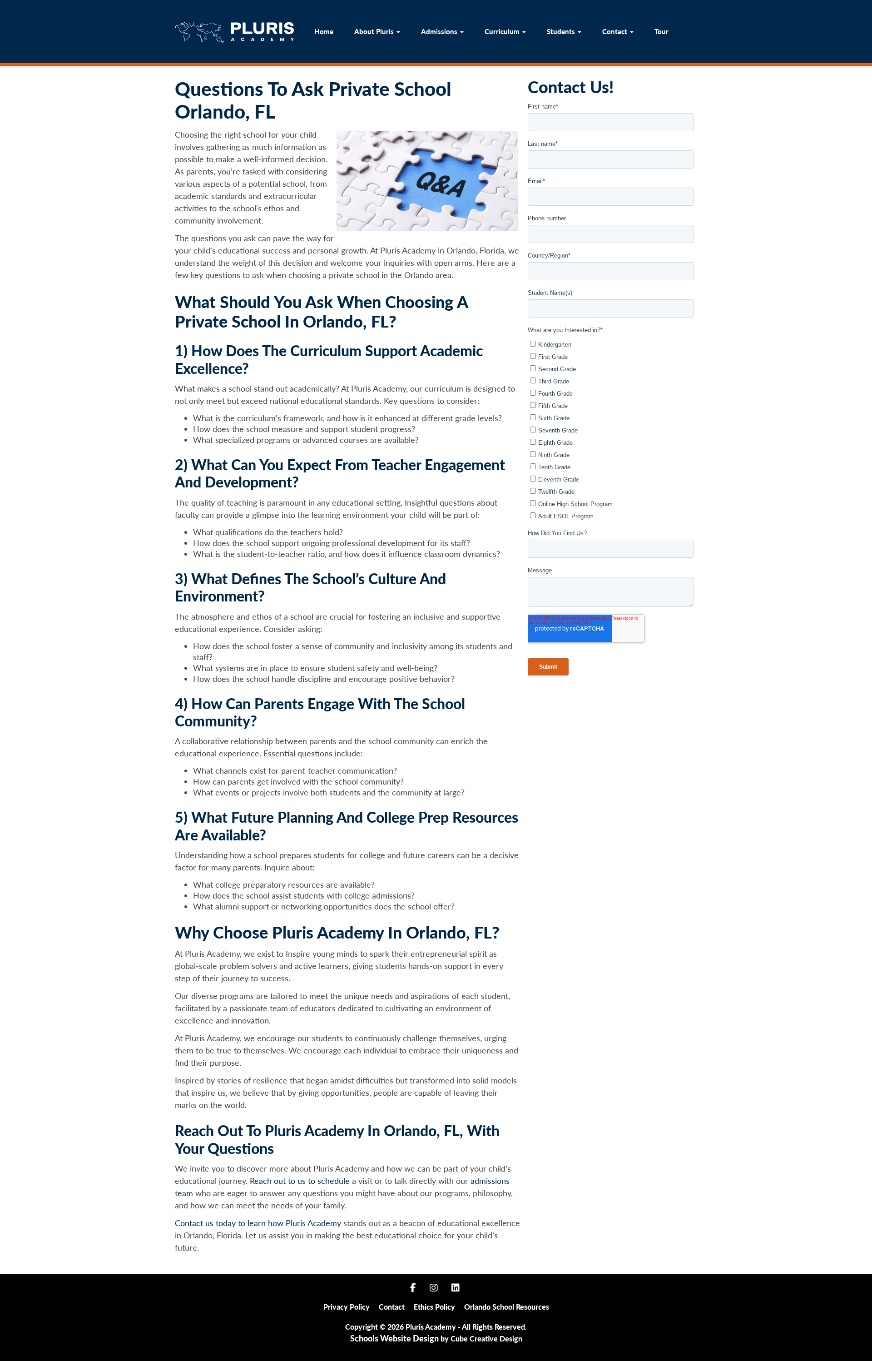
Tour (661, 31)
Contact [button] (615, 31)
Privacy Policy (346, 1306)
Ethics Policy (434, 1306)
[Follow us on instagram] (434, 1286)
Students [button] (562, 31)
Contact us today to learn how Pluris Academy (258, 1223)
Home (323, 31)
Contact (392, 1306)
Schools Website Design (394, 1338)
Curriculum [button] (503, 31)
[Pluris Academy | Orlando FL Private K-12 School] (234, 33)
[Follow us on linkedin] (455, 1286)
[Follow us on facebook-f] (413, 1286)
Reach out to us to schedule (300, 1181)
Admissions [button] (440, 31)
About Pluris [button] (375, 31)
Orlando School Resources (506, 1306)
